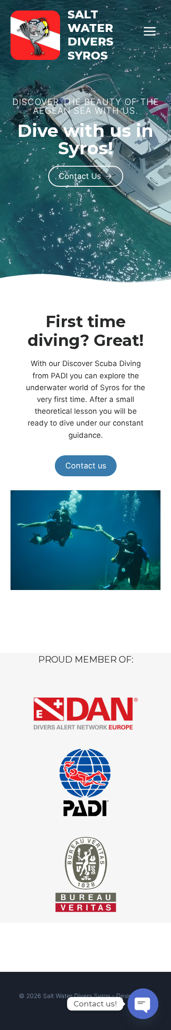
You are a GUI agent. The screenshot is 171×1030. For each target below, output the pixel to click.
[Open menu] (149, 31)
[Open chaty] (143, 1003)
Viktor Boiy (85, 1005)
